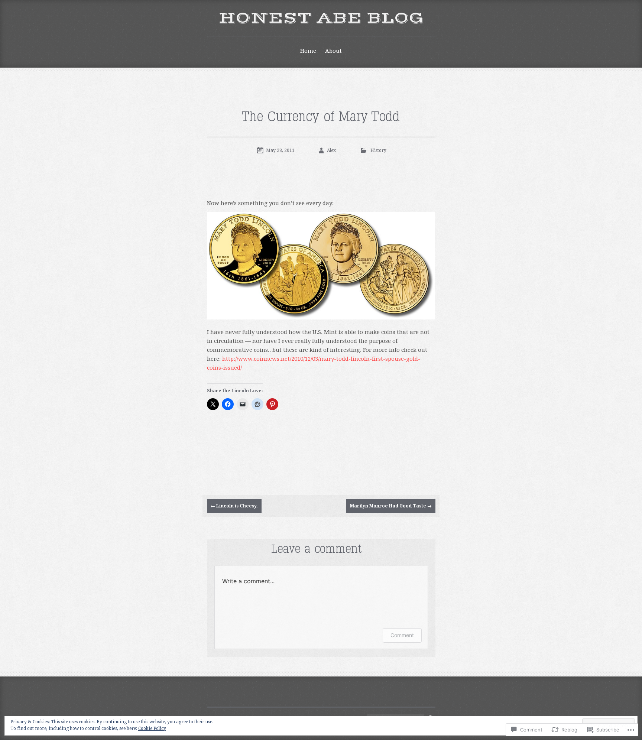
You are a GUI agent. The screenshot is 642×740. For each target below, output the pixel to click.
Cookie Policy (152, 728)
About (333, 51)
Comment (402, 635)
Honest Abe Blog (321, 18)
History (378, 150)
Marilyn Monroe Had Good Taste (391, 506)
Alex (331, 150)
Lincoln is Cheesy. (234, 506)
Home (308, 51)
